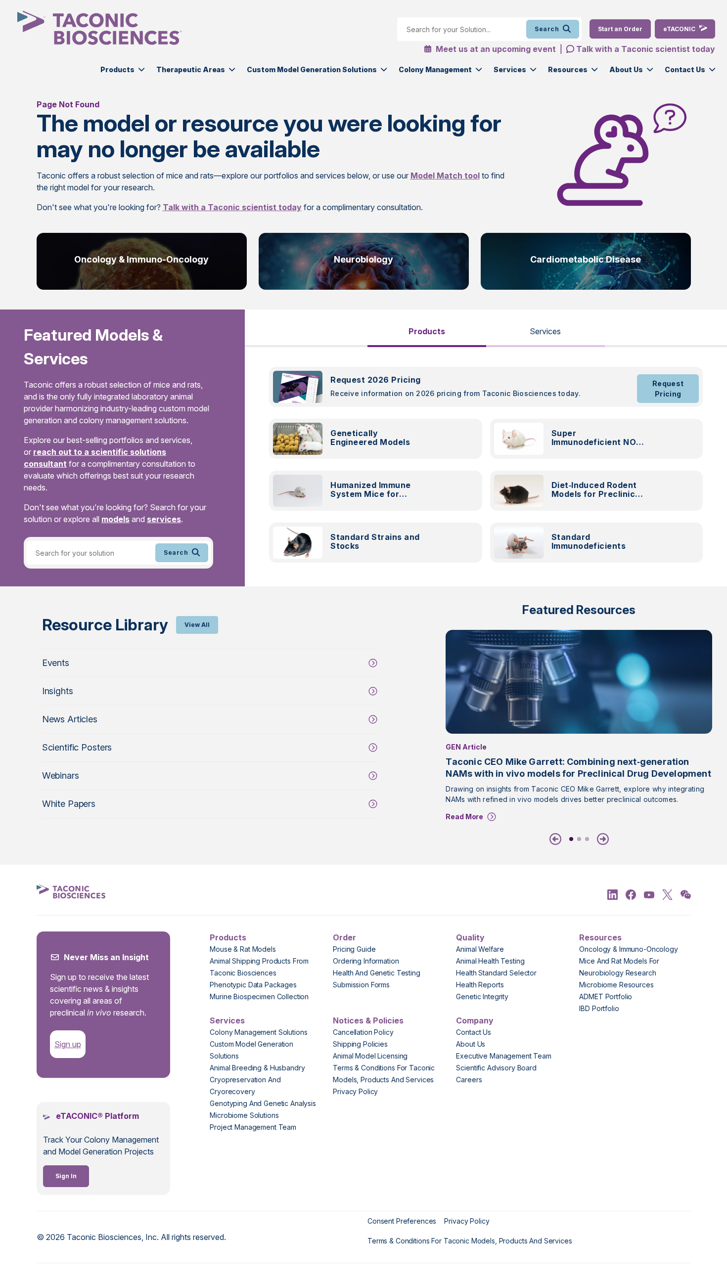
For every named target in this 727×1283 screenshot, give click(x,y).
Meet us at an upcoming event (495, 49)
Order (344, 937)
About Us (626, 69)
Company (475, 1020)
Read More (464, 816)
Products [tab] (427, 331)
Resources (568, 69)
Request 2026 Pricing (375, 379)
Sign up (67, 1044)
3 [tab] (587, 839)
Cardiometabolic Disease (585, 259)
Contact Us (685, 69)
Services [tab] (545, 331)
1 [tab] (571, 839)
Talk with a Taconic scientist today (645, 49)
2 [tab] (579, 839)
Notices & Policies (368, 1020)
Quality (470, 937)
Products (117, 69)
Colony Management (435, 69)
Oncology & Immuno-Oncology (141, 259)
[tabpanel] (486, 470)
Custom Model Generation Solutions (312, 69)
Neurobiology (363, 259)
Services (510, 69)
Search (547, 29)
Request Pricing (668, 388)
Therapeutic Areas (190, 69)
